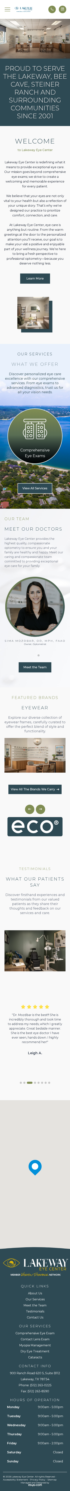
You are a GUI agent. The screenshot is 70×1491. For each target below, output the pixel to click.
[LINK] (35, 411)
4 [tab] (36, 471)
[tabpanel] (35, 436)
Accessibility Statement (15, 1479)
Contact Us (35, 1317)
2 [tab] (30, 471)
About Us (35, 1293)
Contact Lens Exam (35, 1339)
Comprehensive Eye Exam (35, 1333)
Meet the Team (35, 667)
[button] (7, 9)
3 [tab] (33, 471)
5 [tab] (40, 471)
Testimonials (35, 1311)
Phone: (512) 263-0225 (35, 1385)
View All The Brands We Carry (33, 789)
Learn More (35, 278)
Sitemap (52, 1479)
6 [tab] (43, 471)
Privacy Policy (37, 1479)
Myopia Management (35, 1345)
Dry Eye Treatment (35, 1351)
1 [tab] (26, 471)
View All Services (34, 488)
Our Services (35, 1299)
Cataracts (35, 1357)
